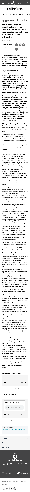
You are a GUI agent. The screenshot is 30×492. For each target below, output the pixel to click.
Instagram (4, 464)
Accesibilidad (5, 484)
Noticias (4, 14)
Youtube (11, 464)
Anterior (22, 382)
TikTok (7, 464)
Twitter (19, 464)
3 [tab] (8, 414)
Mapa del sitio (23, 481)
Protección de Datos (6, 481)
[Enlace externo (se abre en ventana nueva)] (12, 488)
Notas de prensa (7, 44)
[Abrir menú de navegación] (3, 3)
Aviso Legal (15, 481)
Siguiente (25, 382)
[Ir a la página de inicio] (15, 3)
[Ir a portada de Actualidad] (15, 9)
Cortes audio (6, 50)
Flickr (22, 464)
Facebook (15, 464)
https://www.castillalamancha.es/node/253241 (14, 429)
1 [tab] (5, 382)
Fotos (4, 47)
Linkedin (26, 464)
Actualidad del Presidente (16, 14)
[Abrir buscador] (27, 3)
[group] (14, 405)
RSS (15, 467)
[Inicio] (15, 457)
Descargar (14, 388)
